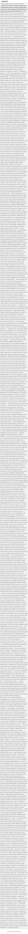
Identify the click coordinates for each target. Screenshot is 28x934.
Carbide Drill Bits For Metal (7, 3)
